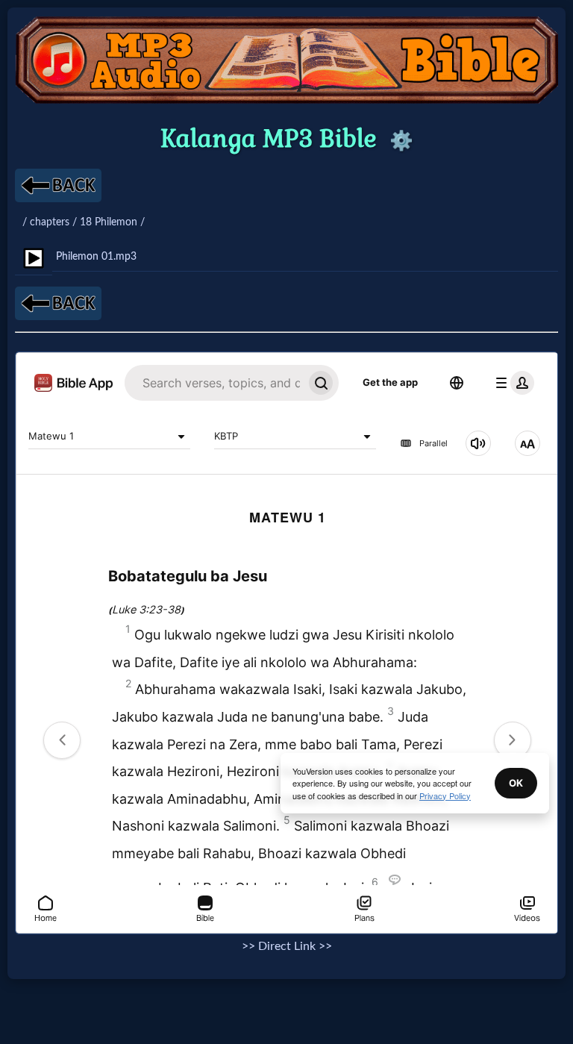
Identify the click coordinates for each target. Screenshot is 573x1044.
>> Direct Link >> (287, 946)
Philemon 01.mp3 (96, 256)
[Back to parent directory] (58, 185)
